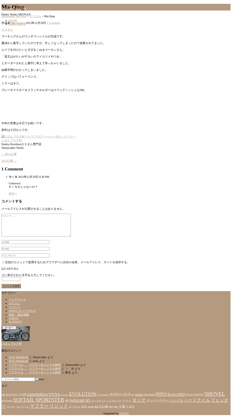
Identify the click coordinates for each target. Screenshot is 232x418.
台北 (84, 406)
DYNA (54, 394)
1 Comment (53, 22)
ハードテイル (197, 400)
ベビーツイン (22, 406)
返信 (11, 193)
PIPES (161, 394)
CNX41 (124, 413)
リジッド (58, 405)
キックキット (99, 401)
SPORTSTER (49, 400)
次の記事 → (9, 160)
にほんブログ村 (11, 140)
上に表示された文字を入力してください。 (29, 275)
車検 (116, 407)
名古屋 (91, 407)
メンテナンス (17, 299)
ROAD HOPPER (195, 394)
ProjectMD (176, 394)
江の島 (103, 406)
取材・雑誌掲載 (19, 314)
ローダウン (75, 406)
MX (132, 395)
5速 (3, 395)
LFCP (126, 394)
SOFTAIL (24, 400)
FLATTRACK (103, 395)
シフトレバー (114, 400)
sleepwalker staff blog (13, 8)
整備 (96, 407)
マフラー (39, 405)
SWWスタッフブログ (22, 311)
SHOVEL (214, 394)
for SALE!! (15, 321)
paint (139, 394)
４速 (121, 406)
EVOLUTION (83, 394)
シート (127, 400)
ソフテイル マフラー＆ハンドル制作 (35, 364)
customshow (37, 394)
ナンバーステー (157, 400)
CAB (22, 394)
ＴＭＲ (130, 406)
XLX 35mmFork (18, 357)
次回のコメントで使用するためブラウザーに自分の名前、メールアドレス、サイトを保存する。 (67, 262)
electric (64, 395)
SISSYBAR (7, 401)
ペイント (14, 307)
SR (67, 400)
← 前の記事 (9, 154)
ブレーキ (10, 407)
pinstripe (149, 394)
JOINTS (13, 318)
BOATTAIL (12, 394)
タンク (139, 400)
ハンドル (176, 400)
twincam (76, 400)
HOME (13, 20)
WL (88, 400)
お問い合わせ (17, 24)
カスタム (7, 29)
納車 (111, 407)
